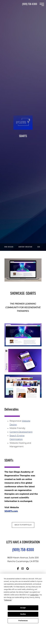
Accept (23, 608)
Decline (23, 614)
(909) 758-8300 (29, 4)
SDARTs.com (11, 511)
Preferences (23, 621)
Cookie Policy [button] (34, 595)
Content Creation (25, 247)
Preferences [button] (8, 600)
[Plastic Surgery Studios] (10, 4)
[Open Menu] (42, 4)
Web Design (8, 247)
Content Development (21, 432)
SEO (38, 247)
